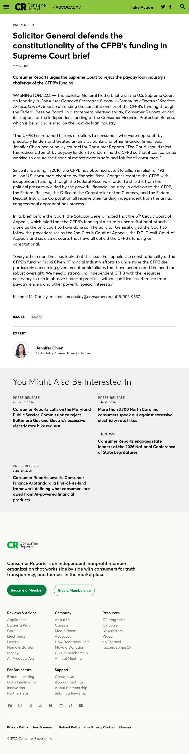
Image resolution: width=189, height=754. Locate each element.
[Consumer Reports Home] (25, 545)
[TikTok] (71, 706)
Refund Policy (69, 727)
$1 (119, 170)
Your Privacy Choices (99, 727)
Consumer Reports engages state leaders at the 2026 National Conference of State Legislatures (136, 446)
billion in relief (137, 170)
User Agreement (44, 727)
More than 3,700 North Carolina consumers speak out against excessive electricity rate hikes (135, 415)
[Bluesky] (50, 706)
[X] (40, 706)
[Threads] (30, 706)
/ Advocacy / (67, 7)
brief (115, 95)
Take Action (142, 7)
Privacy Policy (17, 727)
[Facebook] (10, 706)
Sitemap (124, 727)
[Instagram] (20, 706)
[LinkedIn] (60, 706)
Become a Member (27, 590)
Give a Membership (74, 590)
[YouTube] (81, 706)
